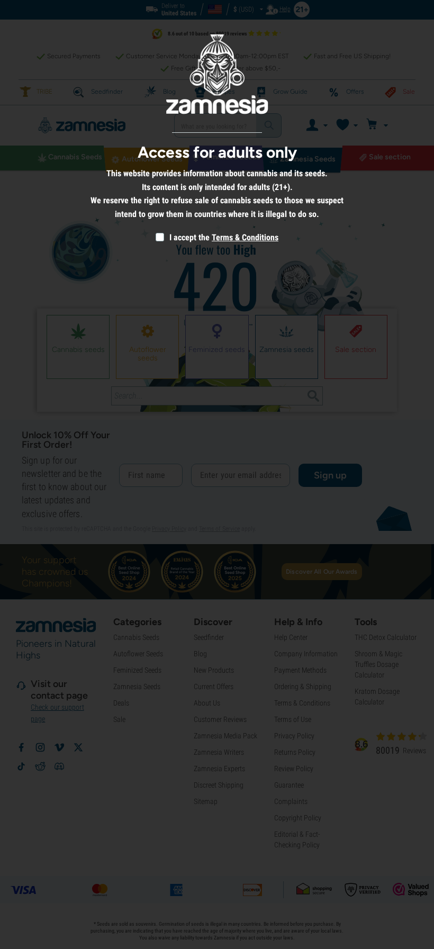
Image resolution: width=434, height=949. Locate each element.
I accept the (188, 237)
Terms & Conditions (245, 237)
